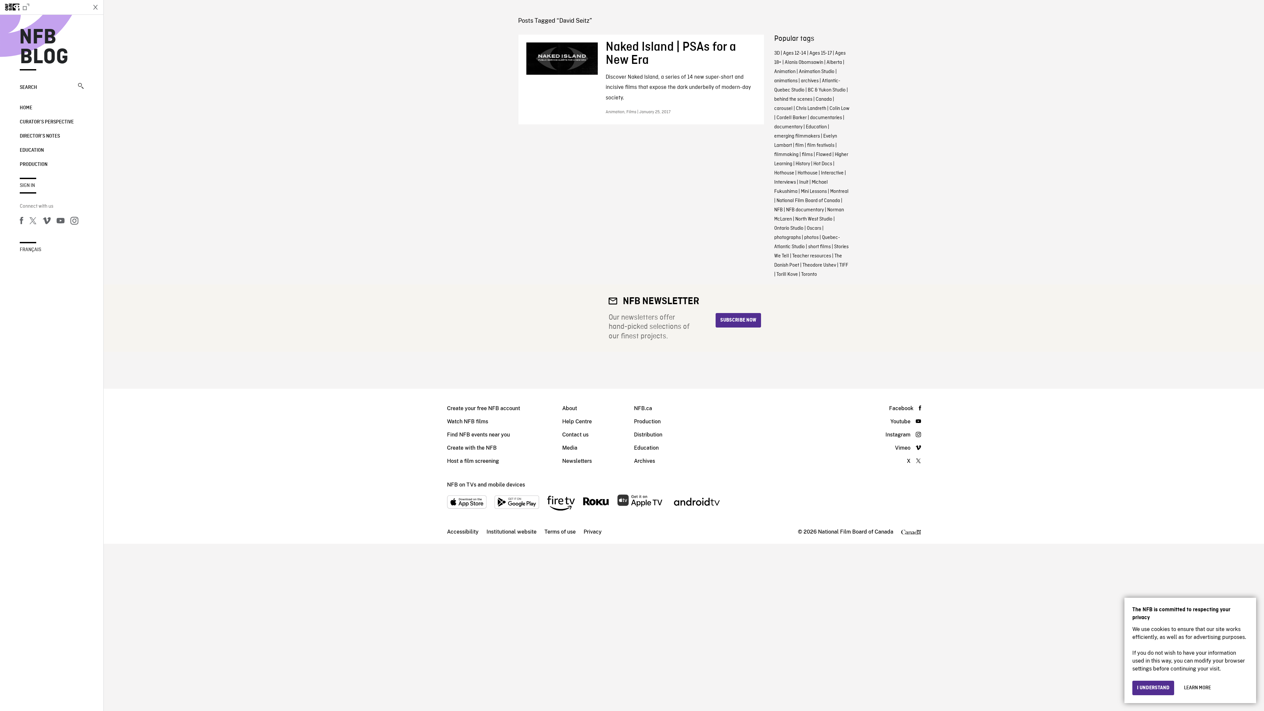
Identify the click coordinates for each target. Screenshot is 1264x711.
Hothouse (784, 173)
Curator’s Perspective (47, 122)
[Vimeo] (47, 222)
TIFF (843, 265)
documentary (788, 127)
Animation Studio (816, 71)
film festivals (820, 145)
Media (569, 448)
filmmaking (786, 154)
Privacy (593, 532)
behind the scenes (793, 99)
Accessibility (463, 532)
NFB (778, 210)
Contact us (575, 435)
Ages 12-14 (794, 53)
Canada (824, 99)
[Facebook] (21, 222)
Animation (785, 71)
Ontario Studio (788, 228)
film (799, 145)
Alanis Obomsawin (804, 62)
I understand (1153, 688)
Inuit (803, 182)
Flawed (823, 154)
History (803, 164)
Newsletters (577, 461)
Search (28, 87)
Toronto (809, 274)
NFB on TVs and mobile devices (486, 485)
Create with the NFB (472, 448)
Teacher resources (811, 256)
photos (811, 237)
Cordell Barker (792, 118)
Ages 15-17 (820, 53)
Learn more (1197, 688)
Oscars (814, 228)
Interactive (832, 173)
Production (33, 164)
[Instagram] (74, 222)
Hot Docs (822, 164)
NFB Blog (44, 47)
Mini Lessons (814, 191)
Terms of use (560, 532)
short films (819, 247)
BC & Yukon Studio (827, 90)
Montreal (839, 191)
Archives (644, 461)
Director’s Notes (40, 136)
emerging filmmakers (797, 136)
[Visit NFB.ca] (43, 7)
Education (32, 150)
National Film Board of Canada (808, 201)
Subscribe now (738, 320)
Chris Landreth (811, 108)
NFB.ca (643, 408)
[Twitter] (33, 222)
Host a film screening (473, 461)
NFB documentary (805, 210)
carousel (783, 108)
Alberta (834, 62)
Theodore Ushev (819, 265)
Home (26, 108)
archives (810, 81)
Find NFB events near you (478, 435)
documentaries (826, 118)
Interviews (785, 182)
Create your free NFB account (483, 408)
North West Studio (813, 219)
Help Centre (577, 421)
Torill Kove (787, 274)
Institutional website (512, 532)
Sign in (27, 185)
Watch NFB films (467, 421)
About (569, 408)
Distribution (648, 435)
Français (30, 249)
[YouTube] (61, 222)
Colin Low (840, 108)
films (807, 154)
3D (777, 53)
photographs (787, 237)
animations (786, 81)
